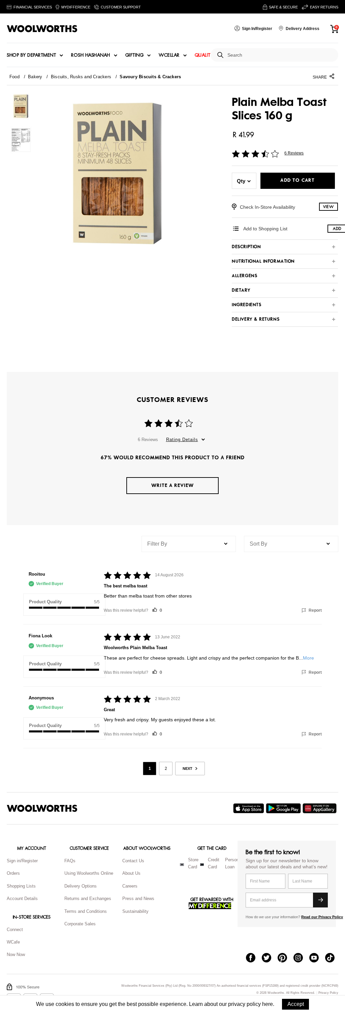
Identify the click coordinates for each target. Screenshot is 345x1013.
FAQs (69, 860)
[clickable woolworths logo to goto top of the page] (42, 808)
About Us (131, 873)
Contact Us (133, 860)
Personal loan (233, 863)
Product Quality (45, 601)
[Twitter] (270, 958)
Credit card (213, 863)
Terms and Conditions (85, 911)
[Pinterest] (285, 958)
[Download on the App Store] (249, 808)
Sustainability (135, 911)
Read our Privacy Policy (322, 917)
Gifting (134, 55)
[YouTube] (317, 958)
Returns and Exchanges (87, 898)
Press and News (138, 898)
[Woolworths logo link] (42, 28)
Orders (13, 873)
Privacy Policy (328, 992)
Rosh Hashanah (90, 55)
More (308, 658)
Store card (193, 863)
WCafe (13, 942)
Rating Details (182, 439)
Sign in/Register (22, 860)
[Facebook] (254, 958)
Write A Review (172, 485)
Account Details (22, 898)
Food (14, 76)
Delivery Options (80, 886)
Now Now (16, 954)
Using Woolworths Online (88, 873)
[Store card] (182, 865)
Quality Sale (210, 55)
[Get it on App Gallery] (320, 808)
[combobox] (280, 55)
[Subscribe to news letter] (320, 900)
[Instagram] (301, 958)
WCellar (169, 55)
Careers (129, 886)
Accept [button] (295, 1004)
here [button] (267, 1004)
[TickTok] (333, 958)
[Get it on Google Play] (284, 808)
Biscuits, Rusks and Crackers (81, 76)
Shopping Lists (21, 886)
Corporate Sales (80, 923)
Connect (15, 929)
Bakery (35, 76)
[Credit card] (202, 865)
